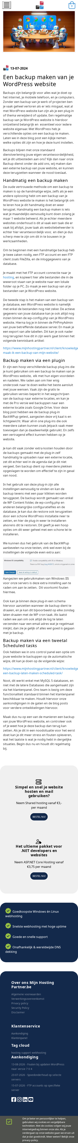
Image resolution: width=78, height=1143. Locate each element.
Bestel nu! (39, 816)
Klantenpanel (19, 1038)
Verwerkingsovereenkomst (27, 999)
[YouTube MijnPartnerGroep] (30, 1099)
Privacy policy (19, 1003)
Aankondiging (19, 1033)
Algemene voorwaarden (26, 994)
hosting (8, 277)
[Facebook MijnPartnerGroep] (13, 1099)
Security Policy (20, 1008)
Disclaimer (18, 1012)
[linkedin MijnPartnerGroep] (25, 1099)
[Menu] (6, 5)
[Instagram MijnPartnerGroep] (19, 1099)
